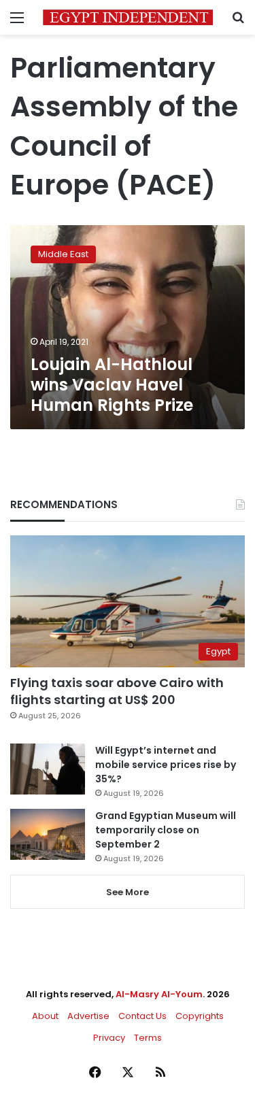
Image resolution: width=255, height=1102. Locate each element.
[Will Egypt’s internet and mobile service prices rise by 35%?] (47, 769)
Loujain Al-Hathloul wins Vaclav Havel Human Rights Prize (112, 384)
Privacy (109, 1037)
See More (127, 892)
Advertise (88, 1015)
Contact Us (142, 1015)
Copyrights (199, 1015)
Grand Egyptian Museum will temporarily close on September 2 (165, 830)
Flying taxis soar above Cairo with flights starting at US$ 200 (117, 691)
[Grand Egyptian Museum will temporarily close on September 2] (47, 834)
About (45, 1015)
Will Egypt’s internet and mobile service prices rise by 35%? (165, 765)
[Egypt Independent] (128, 17)
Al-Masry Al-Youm (159, 994)
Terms (148, 1037)
